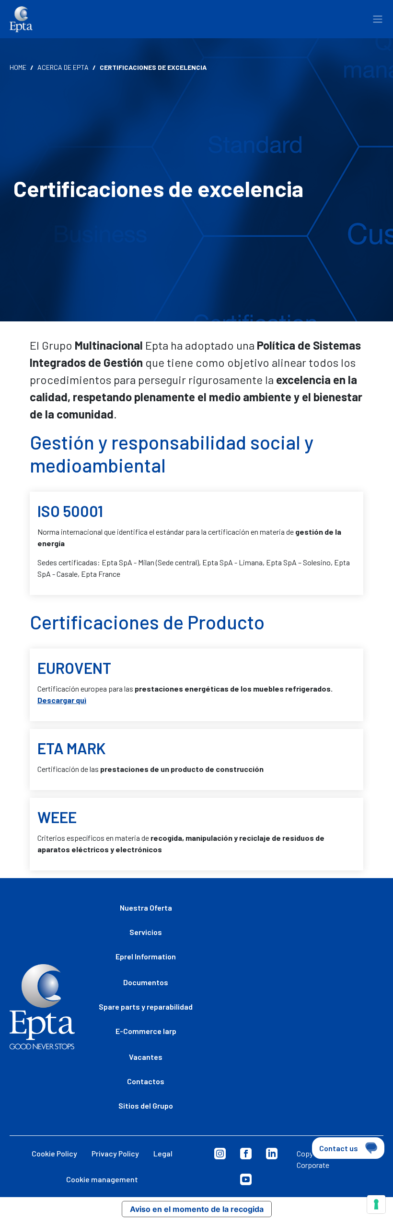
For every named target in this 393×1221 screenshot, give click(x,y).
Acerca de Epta (63, 67)
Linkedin (271, 1153)
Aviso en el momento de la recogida (197, 1209)
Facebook (246, 1153)
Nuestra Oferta (146, 907)
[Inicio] (21, 19)
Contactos (145, 1081)
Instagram (220, 1153)
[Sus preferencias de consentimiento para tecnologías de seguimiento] (376, 1204)
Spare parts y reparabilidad (146, 1006)
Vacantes (145, 1056)
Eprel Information (146, 956)
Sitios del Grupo (145, 1105)
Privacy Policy (115, 1153)
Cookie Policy (54, 1153)
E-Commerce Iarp (146, 1030)
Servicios (145, 931)
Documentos (145, 982)
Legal (163, 1153)
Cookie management (102, 1179)
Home (18, 67)
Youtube (246, 1179)
